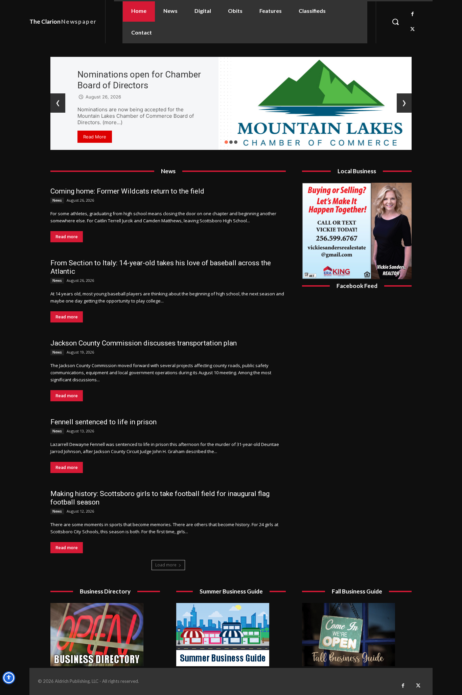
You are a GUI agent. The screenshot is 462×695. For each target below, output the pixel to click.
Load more (166, 565)
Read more (66, 236)
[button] (395, 21)
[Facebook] (412, 14)
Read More (94, 136)
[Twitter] (412, 29)
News (57, 200)
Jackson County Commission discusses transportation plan (143, 343)
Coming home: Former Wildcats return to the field (127, 191)
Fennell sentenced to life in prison (103, 422)
